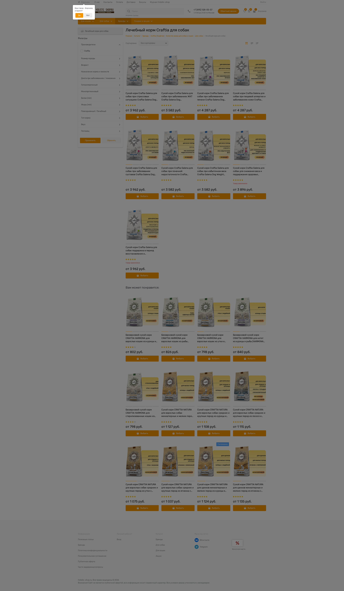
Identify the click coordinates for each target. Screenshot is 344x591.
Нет (88, 15)
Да (79, 15)
